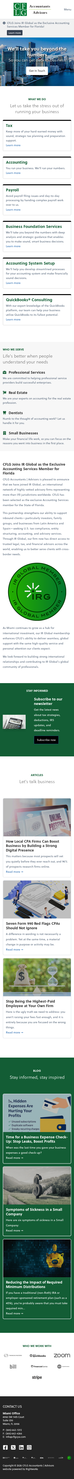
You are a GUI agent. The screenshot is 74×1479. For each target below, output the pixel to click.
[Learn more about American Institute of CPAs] (16, 1458)
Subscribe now (46, 740)
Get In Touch (37, 71)
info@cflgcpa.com (16, 1437)
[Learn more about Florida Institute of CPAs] (42, 1458)
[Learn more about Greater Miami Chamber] (51, 1458)
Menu (67, 9)
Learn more (14, 33)
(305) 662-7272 (14, 1430)
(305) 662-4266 (14, 1433)
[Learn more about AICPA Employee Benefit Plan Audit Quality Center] (24, 1458)
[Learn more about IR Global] (69, 1458)
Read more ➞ (37, 871)
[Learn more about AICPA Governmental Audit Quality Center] (33, 1458)
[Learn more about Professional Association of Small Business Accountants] (61, 1458)
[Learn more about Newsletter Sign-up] (6, 1458)
